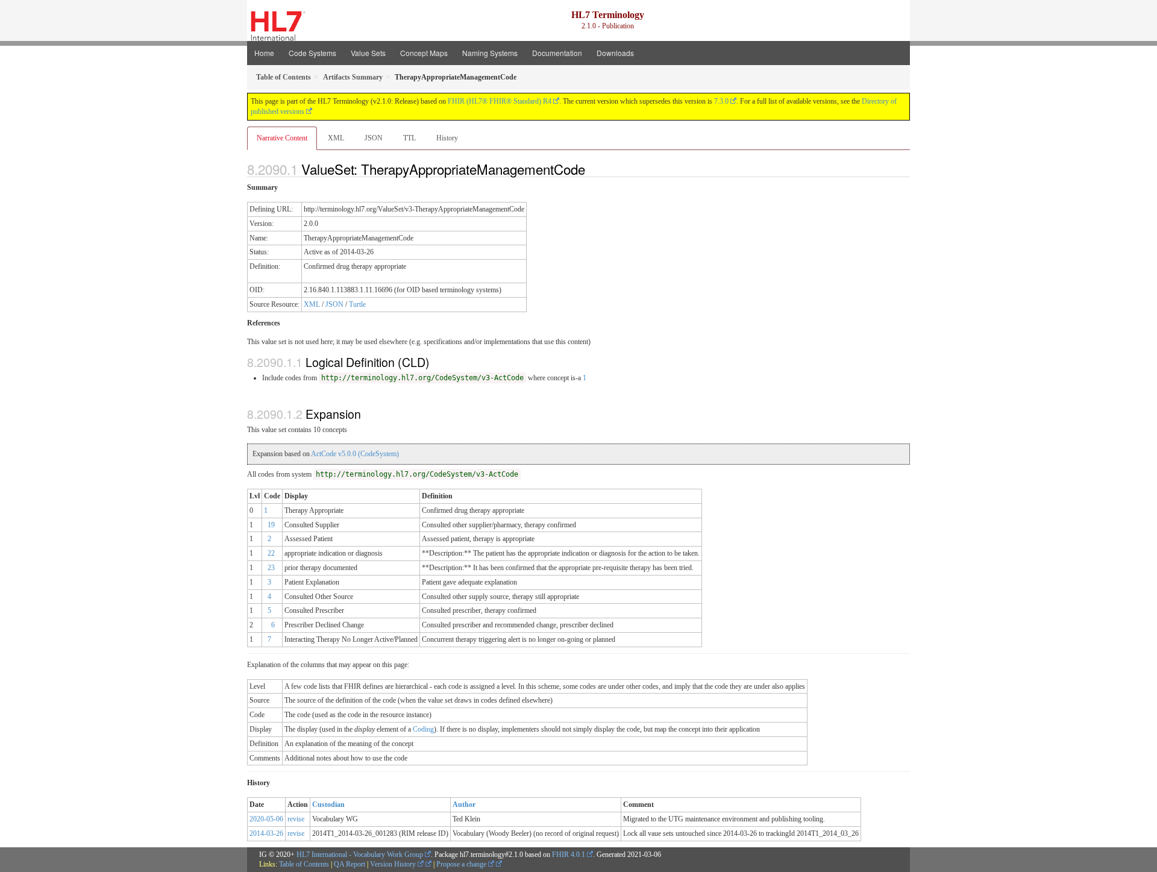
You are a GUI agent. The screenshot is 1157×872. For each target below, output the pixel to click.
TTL (409, 138)
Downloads (615, 53)
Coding (423, 729)
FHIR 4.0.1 (568, 854)
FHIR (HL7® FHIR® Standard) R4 (499, 101)
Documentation (557, 53)
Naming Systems (490, 53)
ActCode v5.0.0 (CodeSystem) (355, 454)
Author (464, 804)
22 (271, 553)
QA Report (349, 864)
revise (295, 819)
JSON (374, 138)
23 (271, 567)
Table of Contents (304, 864)
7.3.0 (721, 101)
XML (336, 138)
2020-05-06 (266, 819)
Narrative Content (282, 138)
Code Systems (312, 53)
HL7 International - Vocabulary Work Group (359, 854)
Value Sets (368, 53)
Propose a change (462, 864)
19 (271, 525)
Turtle (357, 304)
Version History (394, 864)
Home (264, 53)
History (447, 138)
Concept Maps (424, 53)
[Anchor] (591, 168)
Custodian (328, 804)
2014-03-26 (266, 833)
